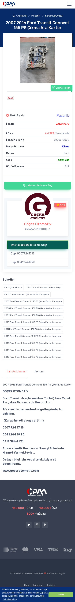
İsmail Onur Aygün (56, 573)
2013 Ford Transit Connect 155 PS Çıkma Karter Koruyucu (33, 343)
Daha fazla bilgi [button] (9, 599)
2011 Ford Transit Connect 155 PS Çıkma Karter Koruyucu (32, 329)
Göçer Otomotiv (37, 224)
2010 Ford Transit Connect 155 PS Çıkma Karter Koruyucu (33, 322)
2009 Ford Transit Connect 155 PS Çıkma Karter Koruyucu (33, 315)
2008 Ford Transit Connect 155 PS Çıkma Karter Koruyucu (33, 308)
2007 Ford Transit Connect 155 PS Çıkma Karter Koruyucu (33, 301)
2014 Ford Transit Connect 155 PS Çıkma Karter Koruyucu (33, 350)
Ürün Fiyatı (17, 115)
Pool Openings (40, 581)
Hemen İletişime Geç (40, 185)
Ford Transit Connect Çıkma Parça (45, 287)
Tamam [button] (60, 595)
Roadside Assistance (16, 581)
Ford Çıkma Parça (13, 287)
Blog (26, 585)
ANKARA (49, 133)
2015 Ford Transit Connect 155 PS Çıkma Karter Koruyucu (33, 357)
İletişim (51, 585)
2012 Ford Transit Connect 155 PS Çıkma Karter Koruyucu (32, 336)
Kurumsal (38, 585)
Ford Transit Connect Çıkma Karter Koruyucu (26, 294)
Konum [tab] (39, 371)
